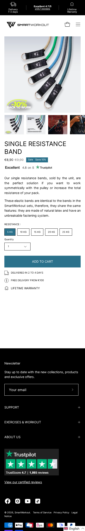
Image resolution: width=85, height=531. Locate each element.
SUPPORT (11, 407)
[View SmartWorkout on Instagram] (17, 501)
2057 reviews (42, 8)
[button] (74, 528)
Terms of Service (42, 512)
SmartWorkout (22, 512)
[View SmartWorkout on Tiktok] (37, 501)
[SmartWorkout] (28, 25)
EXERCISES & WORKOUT (22, 422)
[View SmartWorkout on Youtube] (27, 501)
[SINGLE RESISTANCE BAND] (14, 124)
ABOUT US (12, 437)
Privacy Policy (61, 512)
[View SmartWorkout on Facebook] (7, 501)
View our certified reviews (23, 482)
